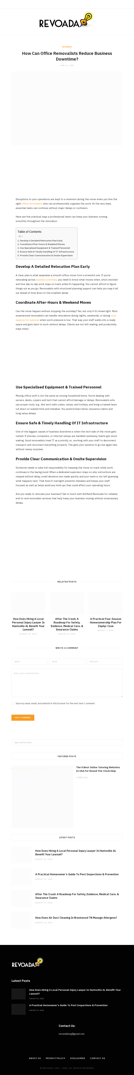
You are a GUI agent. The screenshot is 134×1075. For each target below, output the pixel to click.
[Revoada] (67, 19)
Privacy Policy (55, 1058)
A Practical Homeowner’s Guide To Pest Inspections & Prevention (77, 874)
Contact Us (97, 1058)
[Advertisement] (67, 174)
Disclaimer (77, 1058)
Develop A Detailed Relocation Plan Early (41, 240)
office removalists (32, 203)
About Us (35, 1058)
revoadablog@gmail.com (71, 1033)
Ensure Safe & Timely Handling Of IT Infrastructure (47, 251)
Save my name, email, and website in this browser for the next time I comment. (55, 703)
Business (67, 47)
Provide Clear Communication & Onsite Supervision (46, 255)
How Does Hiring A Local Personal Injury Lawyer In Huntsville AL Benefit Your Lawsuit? (28, 624)
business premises (46, 279)
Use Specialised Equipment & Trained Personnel (45, 247)
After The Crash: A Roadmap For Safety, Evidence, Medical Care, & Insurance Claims (67, 624)
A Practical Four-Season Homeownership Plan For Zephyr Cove (106, 622)
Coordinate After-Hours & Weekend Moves (42, 244)
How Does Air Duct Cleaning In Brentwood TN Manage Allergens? (76, 917)
